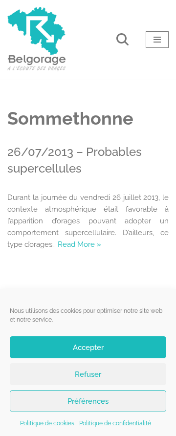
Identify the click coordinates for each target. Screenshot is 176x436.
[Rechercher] (122, 39)
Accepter (88, 347)
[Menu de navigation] (157, 39)
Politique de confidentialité (115, 423)
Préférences (88, 401)
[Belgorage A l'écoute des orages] (36, 39)
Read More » (79, 244)
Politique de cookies (47, 423)
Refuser (88, 374)
